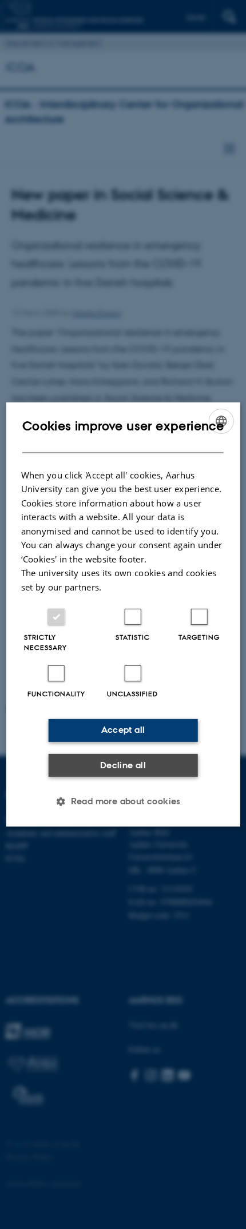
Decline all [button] (123, 765)
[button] (123, 801)
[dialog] (123, 614)
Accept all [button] (123, 729)
